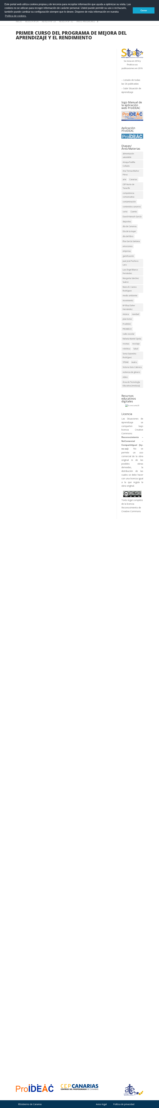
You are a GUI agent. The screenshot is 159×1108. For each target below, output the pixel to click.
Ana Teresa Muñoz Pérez (131, 173)
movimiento (128, 300)
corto (125, 211)
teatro (134, 362)
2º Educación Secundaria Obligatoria (80, 826)
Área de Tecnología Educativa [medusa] (131, 384)
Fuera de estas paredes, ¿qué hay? (41, 196)
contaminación (129, 201)
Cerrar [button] (144, 10)
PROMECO (127, 329)
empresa (127, 251)
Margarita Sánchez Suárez (131, 280)
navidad (135, 314)
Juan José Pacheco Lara (131, 263)
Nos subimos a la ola (33, 709)
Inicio (19, 21)
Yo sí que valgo (29, 631)
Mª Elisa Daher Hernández (129, 307)
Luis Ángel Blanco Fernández (130, 271)
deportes (127, 221)
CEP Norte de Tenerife (128, 186)
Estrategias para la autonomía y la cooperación (49, 1038)
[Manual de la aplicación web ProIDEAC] (132, 116)
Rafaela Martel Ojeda (132, 338)
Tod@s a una (27, 1030)
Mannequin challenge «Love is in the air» (46, 821)
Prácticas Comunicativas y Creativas (46, 830)
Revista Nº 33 (49, 21)
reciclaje (136, 343)
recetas (126, 343)
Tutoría (38, 420)
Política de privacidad (123, 1104)
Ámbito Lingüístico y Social (76, 635)
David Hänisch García (132, 216)
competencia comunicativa (128, 195)
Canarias (133, 179)
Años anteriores (85, 21)
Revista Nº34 (32, 21)
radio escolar (128, 334)
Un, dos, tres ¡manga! (33, 300)
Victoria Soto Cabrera (132, 367)
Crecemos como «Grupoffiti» (38, 408)
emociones (127, 246)
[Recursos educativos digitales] (132, 405)
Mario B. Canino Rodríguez (130, 289)
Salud (135, 348)
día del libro (128, 236)
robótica (126, 348)
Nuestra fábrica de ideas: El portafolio (44, 937)
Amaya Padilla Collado (34, 201)
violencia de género (131, 372)
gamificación (128, 256)
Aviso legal (101, 1104)
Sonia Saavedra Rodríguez (129, 355)
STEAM (125, 362)
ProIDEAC (127, 324)
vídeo (125, 377)
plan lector (127, 319)
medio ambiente (130, 295)
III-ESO (36, 204)
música (126, 314)
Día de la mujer (129, 231)
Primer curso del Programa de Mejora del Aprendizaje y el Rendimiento (54, 833)
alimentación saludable (128, 155)
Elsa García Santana (131, 241)
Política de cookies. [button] (15, 16)
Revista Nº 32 (66, 21)
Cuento (134, 211)
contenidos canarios (132, 206)
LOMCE (44, 204)
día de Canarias (129, 226)
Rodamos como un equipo (36, 515)
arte (124, 179)
